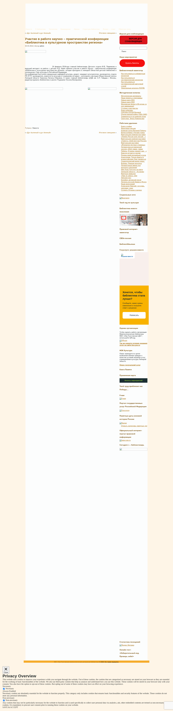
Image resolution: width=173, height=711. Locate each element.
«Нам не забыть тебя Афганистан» (129, 177)
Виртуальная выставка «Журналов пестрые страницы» (133, 144)
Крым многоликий (128, 184)
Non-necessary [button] (8, 698)
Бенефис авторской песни (131, 180)
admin (42, 46)
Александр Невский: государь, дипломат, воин (133, 187)
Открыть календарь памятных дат (134, 426)
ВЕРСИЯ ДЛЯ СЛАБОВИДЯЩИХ (133, 40)
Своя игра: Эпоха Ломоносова (132, 119)
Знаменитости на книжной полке (133, 116)
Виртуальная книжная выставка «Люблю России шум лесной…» (133, 136)
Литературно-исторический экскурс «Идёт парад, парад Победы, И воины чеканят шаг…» (134, 149)
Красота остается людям (130, 153)
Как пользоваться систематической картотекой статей (132, 84)
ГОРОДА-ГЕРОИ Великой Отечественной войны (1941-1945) (134, 113)
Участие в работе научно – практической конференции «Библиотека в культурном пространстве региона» (67, 40)
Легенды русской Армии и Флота (133, 182)
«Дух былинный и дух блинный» (38, 33)
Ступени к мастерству (129, 108)
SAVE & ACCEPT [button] (10, 707)
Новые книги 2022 (128, 102)
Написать (134, 315)
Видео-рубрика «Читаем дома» (133, 133)
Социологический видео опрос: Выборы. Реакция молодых (133, 162)
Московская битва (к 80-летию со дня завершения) (134, 105)
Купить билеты (132, 63)
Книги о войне (126, 126)
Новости (35, 128)
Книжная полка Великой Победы (133, 131)
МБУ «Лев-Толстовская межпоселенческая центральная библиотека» (76, 662)
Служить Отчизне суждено (131, 190)
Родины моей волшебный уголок (133, 155)
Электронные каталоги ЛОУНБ (133, 88)
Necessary (10, 688)
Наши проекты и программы (131, 98)
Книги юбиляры (127, 110)
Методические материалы (131, 96)
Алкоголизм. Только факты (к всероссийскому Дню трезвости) (133, 158)
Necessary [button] (7, 686)
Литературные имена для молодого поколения (131, 166)
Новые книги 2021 (128, 100)
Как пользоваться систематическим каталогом (132, 79)
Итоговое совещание (107, 33)
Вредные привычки (128, 174)
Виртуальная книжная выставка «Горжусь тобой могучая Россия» (134, 140)
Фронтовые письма (128, 128)
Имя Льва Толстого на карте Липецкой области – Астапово (132, 171)
